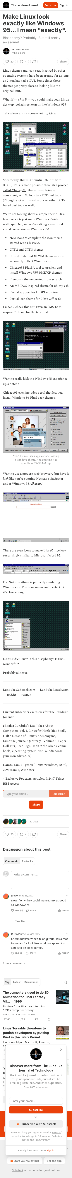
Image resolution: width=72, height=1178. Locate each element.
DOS (62, 765)
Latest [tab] (17, 982)
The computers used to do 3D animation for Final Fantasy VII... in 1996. (26, 997)
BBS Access (11, 783)
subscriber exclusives (29, 712)
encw (14, 895)
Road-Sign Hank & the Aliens (36, 746)
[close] (61, 1050)
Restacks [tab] (27, 861)
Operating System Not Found (32, 751)
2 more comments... (15, 963)
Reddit (11, 695)
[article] (36, 1005)
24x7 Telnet (56, 778)
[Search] (65, 982)
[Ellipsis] (67, 895)
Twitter (26, 695)
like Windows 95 (53, 104)
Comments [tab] (11, 861)
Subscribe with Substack (39, 1124)
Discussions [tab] (31, 982)
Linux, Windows (46, 765)
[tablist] (19, 861)
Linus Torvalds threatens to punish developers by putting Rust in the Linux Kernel (26, 1032)
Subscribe (50, 5)
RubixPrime (18, 934)
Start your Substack (26, 1161)
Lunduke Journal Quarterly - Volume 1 (30, 741)
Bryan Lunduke (20, 49)
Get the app (54, 1161)
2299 (6, 770)
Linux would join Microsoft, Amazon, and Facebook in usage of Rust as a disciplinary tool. (26, 1044)
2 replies (20, 921)
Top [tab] (7, 982)
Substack (17, 1170)
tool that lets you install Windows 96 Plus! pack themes (33, 395)
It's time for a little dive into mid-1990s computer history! (23, 1008)
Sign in (64, 5)
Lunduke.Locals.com (54, 689)
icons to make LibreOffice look (45, 550)
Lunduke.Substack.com (19, 689)
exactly (36, 104)
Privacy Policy (42, 1139)
